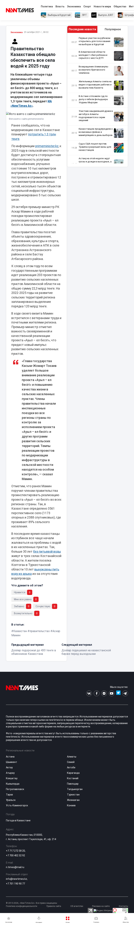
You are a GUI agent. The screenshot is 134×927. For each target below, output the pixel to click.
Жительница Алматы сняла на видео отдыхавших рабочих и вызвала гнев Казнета (95, 84)
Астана (10, 756)
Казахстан (20, 631)
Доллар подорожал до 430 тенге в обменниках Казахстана (33, 652)
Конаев (71, 805)
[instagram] (104, 693)
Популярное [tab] (113, 29)
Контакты (123, 906)
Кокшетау (11, 778)
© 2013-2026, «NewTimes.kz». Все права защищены (31, 903)
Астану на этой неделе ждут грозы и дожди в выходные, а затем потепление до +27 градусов (95, 163)
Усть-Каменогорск (17, 805)
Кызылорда (12, 783)
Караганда (73, 772)
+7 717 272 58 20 (15, 850)
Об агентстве (76, 906)
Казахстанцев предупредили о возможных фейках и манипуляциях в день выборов (96, 132)
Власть (59, 6)
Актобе (71, 767)
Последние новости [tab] (82, 29)
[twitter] (118, 693)
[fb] (96, 693)
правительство (39, 631)
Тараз (9, 794)
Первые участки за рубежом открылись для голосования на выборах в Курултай (94, 41)
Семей (71, 762)
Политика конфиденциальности (21, 906)
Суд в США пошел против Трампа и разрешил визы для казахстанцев (95, 146)
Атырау (10, 772)
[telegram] (125, 693)
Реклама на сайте (101, 906)
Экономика (74, 6)
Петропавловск (15, 789)
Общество (120, 6)
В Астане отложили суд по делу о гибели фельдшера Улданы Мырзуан (93, 99)
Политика (47, 6)
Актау (9, 767)
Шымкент (11, 762)
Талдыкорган (75, 789)
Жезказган (73, 800)
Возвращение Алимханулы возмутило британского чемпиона (93, 69)
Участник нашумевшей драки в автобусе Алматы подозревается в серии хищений (96, 116)
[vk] (89, 693)
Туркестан (73, 794)
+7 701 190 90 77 (15, 883)
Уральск (11, 800)
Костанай (72, 778)
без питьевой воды (47, 551)
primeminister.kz (46, 146)
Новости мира (102, 6)
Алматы (71, 756)
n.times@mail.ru (15, 867)
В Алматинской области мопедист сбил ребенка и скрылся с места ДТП (93, 55)
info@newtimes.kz (16, 878)
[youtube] (111, 693)
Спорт (87, 6)
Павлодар (73, 783)
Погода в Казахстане (18, 820)
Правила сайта (53, 906)
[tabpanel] (97, 100)
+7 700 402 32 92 (15, 855)
